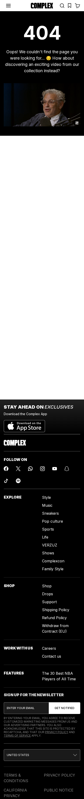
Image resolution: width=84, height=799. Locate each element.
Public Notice (59, 790)
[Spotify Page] (18, 480)
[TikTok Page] (6, 480)
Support (49, 601)
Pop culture (52, 521)
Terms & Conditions (16, 778)
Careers (49, 648)
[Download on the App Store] (24, 424)
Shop (47, 586)
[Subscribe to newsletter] (64, 708)
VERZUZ (49, 545)
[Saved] (69, 5)
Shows (48, 553)
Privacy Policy (56, 732)
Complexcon (53, 561)
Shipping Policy (55, 609)
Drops (47, 594)
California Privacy (15, 793)
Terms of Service (17, 735)
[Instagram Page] (42, 468)
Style (46, 497)
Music (47, 505)
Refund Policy (54, 617)
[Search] (62, 5)
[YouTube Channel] (54, 468)
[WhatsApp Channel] (30, 468)
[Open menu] (8, 5)
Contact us (51, 656)
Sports (48, 529)
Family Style (52, 569)
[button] (42, 755)
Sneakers (50, 513)
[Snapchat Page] (66, 468)
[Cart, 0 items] (77, 5)
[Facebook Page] (6, 468)
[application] (42, 104)
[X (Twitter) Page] (18, 468)
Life (45, 537)
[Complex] (42, 5)
